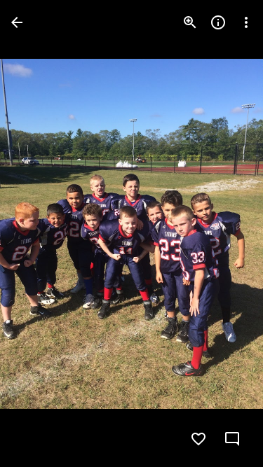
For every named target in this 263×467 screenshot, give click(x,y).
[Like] (198, 439)
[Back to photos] (17, 22)
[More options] (246, 22)
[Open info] (218, 22)
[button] (39, 233)
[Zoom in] (190, 22)
